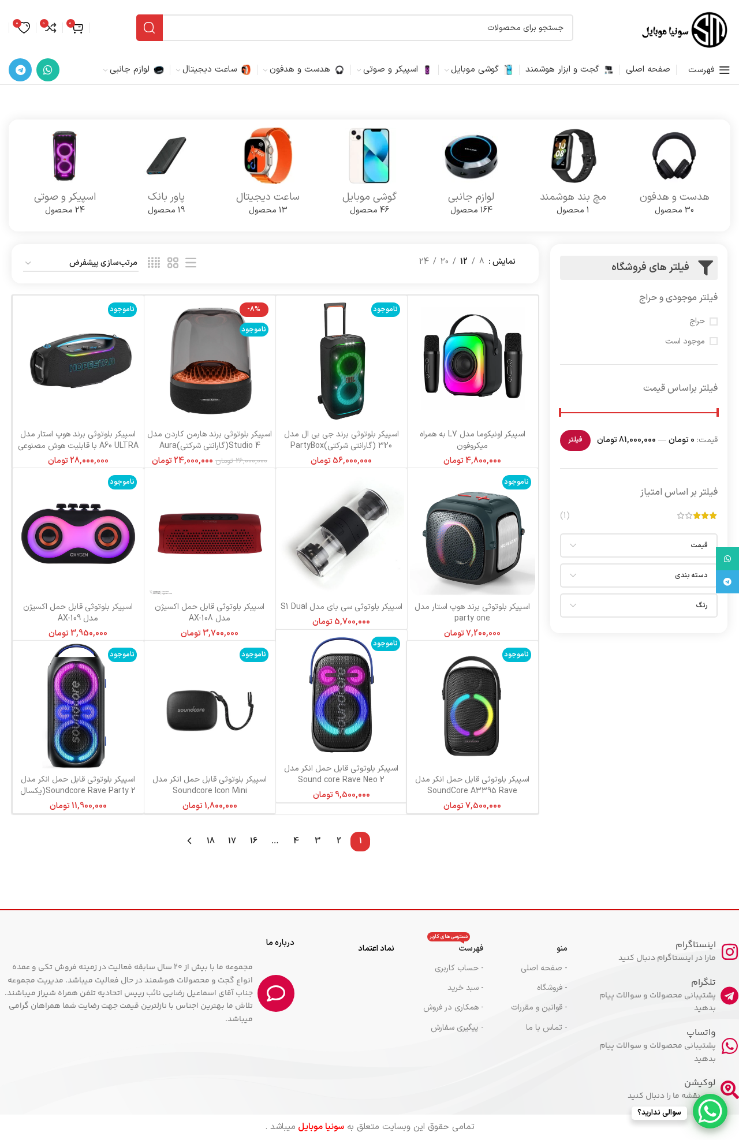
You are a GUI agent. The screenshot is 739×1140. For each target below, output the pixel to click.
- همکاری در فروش (453, 1007)
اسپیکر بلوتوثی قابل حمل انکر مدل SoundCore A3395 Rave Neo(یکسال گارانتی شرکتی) (472, 790)
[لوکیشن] (730, 1090)
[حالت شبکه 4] (154, 263)
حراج (697, 321)
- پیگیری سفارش (457, 1028)
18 (211, 841)
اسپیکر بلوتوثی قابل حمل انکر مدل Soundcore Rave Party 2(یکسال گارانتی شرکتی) (78, 790)
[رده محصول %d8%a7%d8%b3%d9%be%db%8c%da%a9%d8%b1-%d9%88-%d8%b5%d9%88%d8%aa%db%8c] (65, 175)
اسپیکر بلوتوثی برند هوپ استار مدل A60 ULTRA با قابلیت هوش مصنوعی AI (78, 445)
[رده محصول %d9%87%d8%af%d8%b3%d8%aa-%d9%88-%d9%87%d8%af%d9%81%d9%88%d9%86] (674, 175)
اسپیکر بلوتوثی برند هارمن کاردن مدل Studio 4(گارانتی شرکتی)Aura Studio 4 (209, 445)
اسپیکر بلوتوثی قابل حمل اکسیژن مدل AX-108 (209, 613)
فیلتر (575, 440)
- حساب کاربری (459, 968)
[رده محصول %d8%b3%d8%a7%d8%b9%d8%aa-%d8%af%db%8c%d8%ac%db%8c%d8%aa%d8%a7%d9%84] (268, 175)
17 (232, 841)
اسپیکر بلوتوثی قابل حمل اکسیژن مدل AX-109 (78, 613)
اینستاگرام (695, 945)
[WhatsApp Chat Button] (710, 1111)
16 (253, 841)
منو (562, 949)
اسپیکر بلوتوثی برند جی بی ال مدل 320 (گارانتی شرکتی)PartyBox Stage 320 (341, 445)
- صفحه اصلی (544, 968)
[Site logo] (684, 27)
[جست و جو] (149, 27)
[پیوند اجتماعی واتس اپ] (47, 69)
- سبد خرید (465, 988)
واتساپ (701, 1033)
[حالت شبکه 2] (172, 263)
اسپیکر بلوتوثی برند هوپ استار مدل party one (472, 613)
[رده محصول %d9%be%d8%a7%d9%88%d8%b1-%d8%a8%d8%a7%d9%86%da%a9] (166, 175)
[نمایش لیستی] (190, 263)
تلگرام (703, 982)
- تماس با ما (547, 1028)
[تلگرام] (730, 995)
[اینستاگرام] (730, 952)
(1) (565, 516)
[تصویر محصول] (472, 361)
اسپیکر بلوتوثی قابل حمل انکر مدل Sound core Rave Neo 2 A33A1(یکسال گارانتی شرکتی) (341, 780)
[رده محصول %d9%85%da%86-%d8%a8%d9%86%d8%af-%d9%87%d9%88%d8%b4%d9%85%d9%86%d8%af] (573, 175)
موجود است (685, 341)
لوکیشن (700, 1083)
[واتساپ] (730, 1046)
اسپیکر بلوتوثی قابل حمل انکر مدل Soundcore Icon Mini (209, 785)
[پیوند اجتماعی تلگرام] (20, 69)
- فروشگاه (552, 988)
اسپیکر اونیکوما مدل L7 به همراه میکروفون (472, 440)
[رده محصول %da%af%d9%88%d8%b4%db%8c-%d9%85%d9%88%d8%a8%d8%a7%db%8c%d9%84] (369, 175)
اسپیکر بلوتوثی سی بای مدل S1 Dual (341, 607)
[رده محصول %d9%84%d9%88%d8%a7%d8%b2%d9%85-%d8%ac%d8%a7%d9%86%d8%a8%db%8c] (471, 175)
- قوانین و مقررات (539, 1007)
